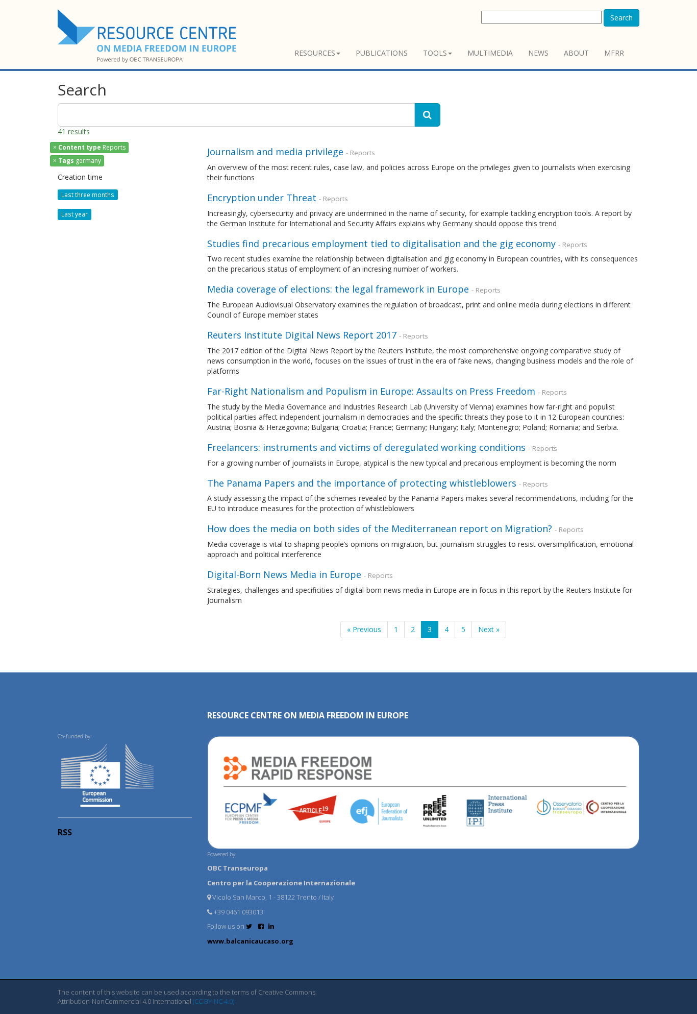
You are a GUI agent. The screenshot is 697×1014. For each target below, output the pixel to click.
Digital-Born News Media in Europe (284, 574)
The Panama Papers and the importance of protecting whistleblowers (361, 483)
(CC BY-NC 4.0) (213, 1001)
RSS (65, 832)
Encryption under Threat (261, 197)
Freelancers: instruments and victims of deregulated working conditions (366, 447)
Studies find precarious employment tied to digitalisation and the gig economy (381, 243)
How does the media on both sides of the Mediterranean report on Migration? (379, 528)
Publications (382, 53)
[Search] (427, 115)
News (538, 53)
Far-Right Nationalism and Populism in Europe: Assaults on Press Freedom (372, 391)
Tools (435, 53)
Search (621, 17)
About (576, 53)
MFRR (614, 53)
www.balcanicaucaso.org (250, 941)
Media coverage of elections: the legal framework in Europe (338, 289)
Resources (314, 53)
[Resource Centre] (148, 36)
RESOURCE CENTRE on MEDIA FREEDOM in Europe (307, 715)
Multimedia (490, 53)
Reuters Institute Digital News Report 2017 (301, 335)
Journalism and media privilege (276, 152)
